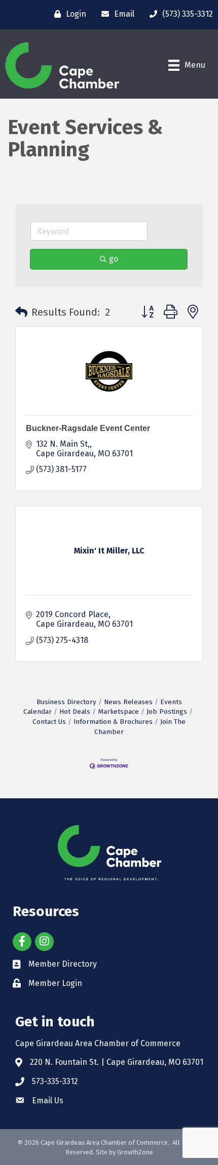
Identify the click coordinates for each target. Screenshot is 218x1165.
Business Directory (66, 702)
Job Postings (167, 711)
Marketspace (118, 711)
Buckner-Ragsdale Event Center (88, 428)
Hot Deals (74, 711)
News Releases (128, 702)
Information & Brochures (113, 721)
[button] (21, 312)
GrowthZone (135, 1152)
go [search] (113, 259)
